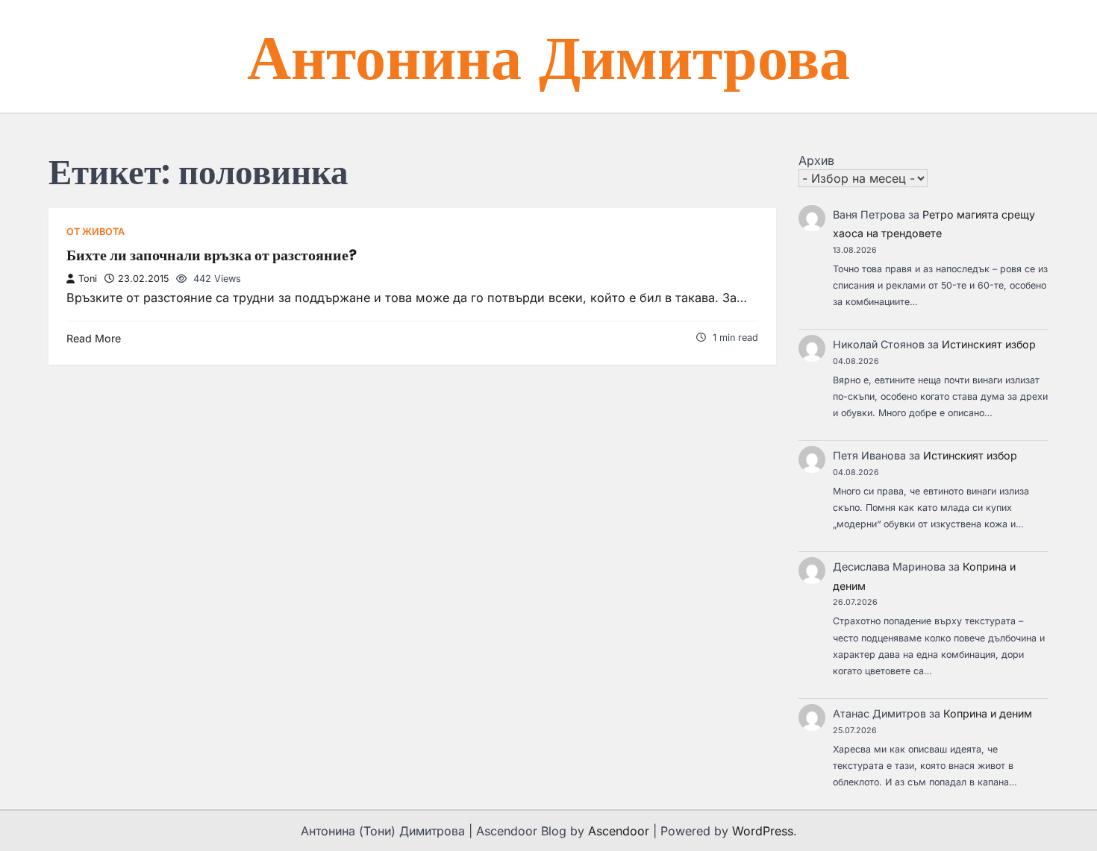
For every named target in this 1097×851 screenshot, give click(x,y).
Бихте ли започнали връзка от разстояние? (211, 255)
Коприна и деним (987, 713)
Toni (87, 278)
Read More (93, 338)
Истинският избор (989, 344)
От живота (95, 231)
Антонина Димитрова (548, 55)
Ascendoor (618, 830)
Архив (816, 160)
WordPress (762, 830)
